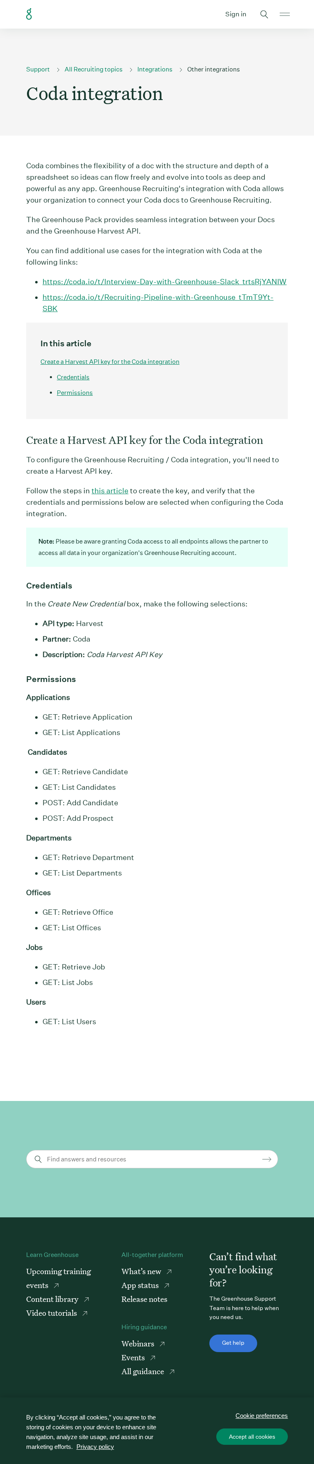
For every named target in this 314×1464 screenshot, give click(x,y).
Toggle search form (264, 14)
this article (110, 490)
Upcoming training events (58, 1278)
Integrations (155, 69)
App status (140, 1285)
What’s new (142, 1271)
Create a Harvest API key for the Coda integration (109, 361)
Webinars (138, 1343)
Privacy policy (95, 1446)
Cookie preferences (262, 1415)
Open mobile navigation (285, 14)
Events (133, 1357)
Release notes (144, 1299)
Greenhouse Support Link (29, 14)
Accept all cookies (252, 1436)
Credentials (73, 377)
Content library (53, 1299)
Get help (233, 1342)
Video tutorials (52, 1313)
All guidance (143, 1371)
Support (38, 69)
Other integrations (213, 69)
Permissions (75, 393)
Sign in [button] (236, 14)
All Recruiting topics (94, 69)
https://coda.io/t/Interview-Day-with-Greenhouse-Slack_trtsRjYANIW (165, 281)
